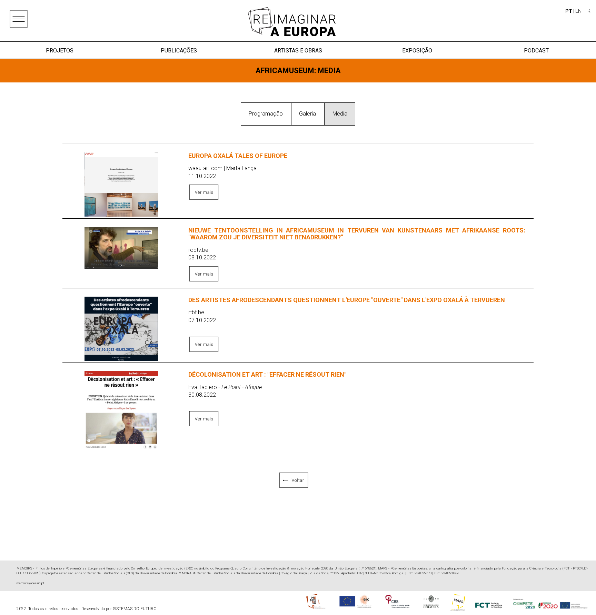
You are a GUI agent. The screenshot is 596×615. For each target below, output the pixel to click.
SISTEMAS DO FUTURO (135, 608)
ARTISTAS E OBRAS (298, 50)
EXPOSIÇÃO (417, 50)
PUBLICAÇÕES (179, 50)
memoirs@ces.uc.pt (30, 583)
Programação (266, 113)
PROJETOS (59, 50)
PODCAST (536, 50)
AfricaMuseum (285, 70)
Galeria (307, 113)
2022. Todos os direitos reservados (48, 608)
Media (339, 113)
